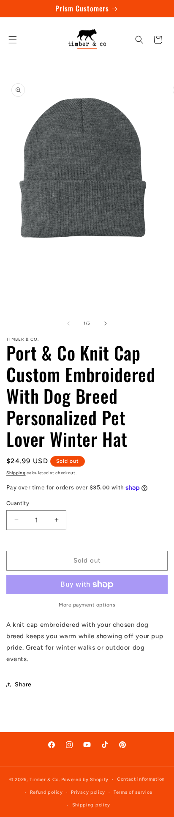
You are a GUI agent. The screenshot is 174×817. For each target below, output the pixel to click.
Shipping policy (91, 805)
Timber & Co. (45, 779)
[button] (12, 39)
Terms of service (133, 792)
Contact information (141, 779)
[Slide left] (68, 323)
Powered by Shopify (85, 779)
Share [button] (23, 684)
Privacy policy (88, 792)
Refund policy (46, 792)
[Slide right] (105, 323)
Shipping (16, 472)
